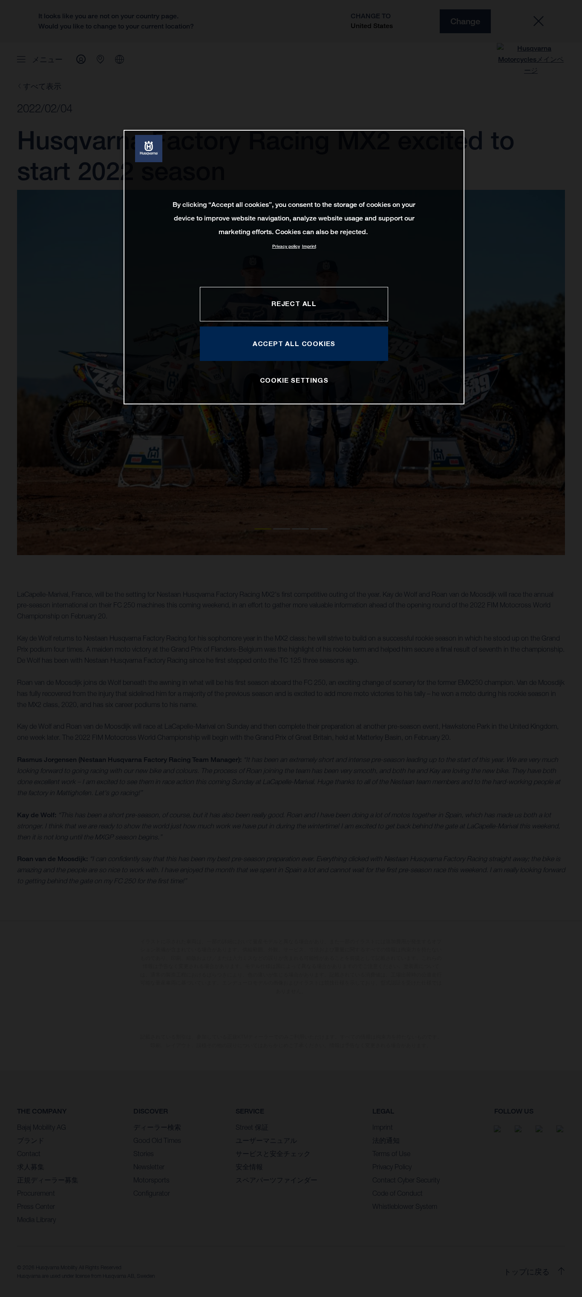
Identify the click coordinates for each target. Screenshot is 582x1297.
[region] (294, 267)
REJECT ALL (294, 303)
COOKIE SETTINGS (294, 380)
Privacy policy (286, 246)
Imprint (309, 246)
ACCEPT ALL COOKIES (294, 343)
